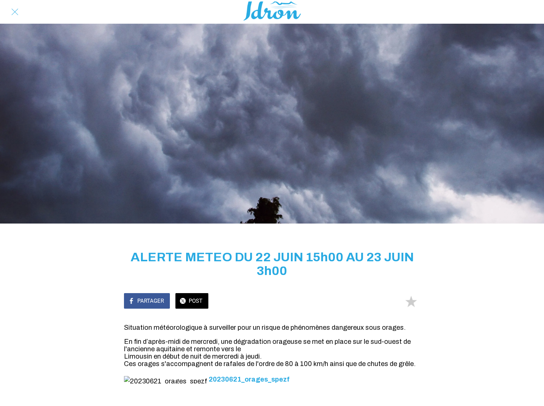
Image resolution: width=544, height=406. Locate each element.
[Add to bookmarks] (411, 302)
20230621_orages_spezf (249, 379)
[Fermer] (14, 11)
